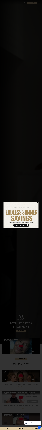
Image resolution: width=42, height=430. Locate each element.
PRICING (21, 428)
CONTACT (8, 428)
